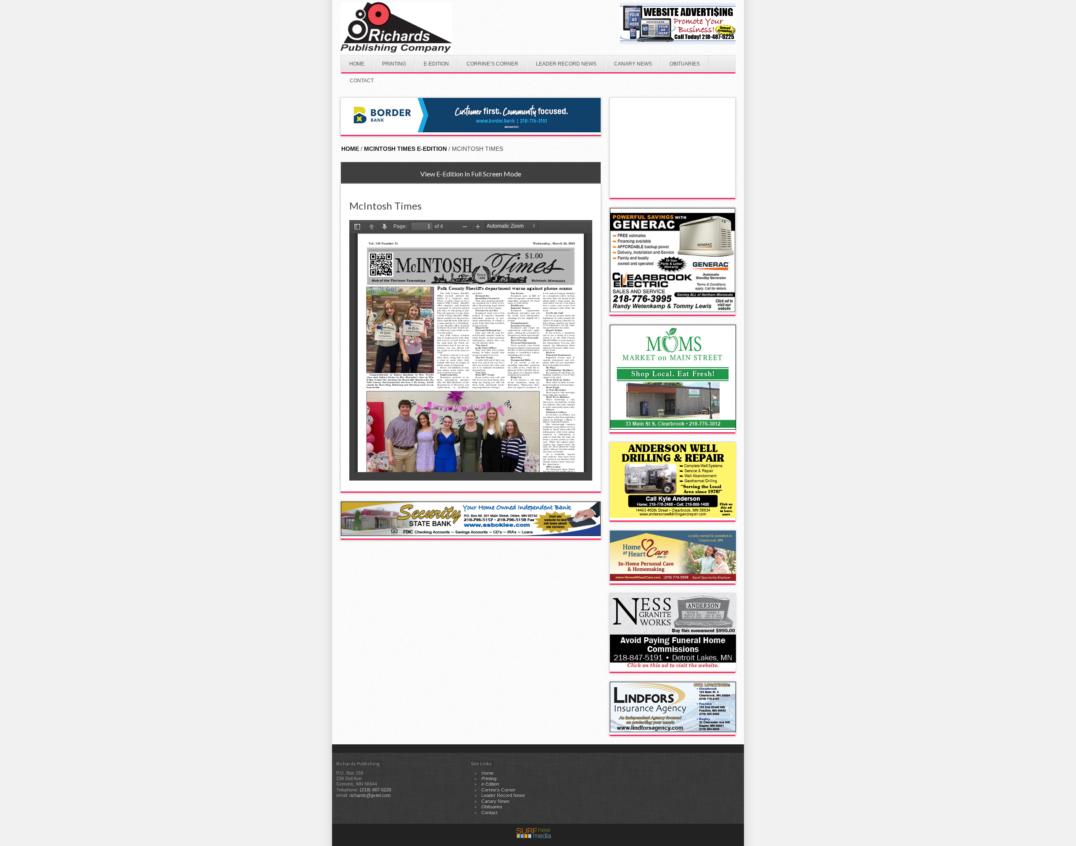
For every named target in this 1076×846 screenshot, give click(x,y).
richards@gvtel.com (369, 795)
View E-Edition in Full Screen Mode (470, 174)
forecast (673, 189)
